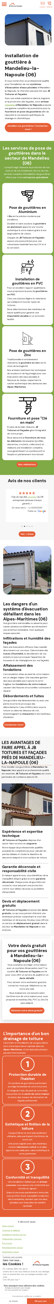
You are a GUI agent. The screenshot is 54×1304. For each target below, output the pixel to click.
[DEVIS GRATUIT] (42, 5)
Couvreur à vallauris (11, 1230)
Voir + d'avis (27, 534)
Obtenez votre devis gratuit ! (27, 1010)
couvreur (10, 104)
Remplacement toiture (12, 1247)
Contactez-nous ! (14, 724)
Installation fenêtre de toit (14, 1234)
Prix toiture (7, 1243)
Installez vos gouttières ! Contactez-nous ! (28, 127)
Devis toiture (8, 1226)
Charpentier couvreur (12, 1239)
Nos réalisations (27, 464)
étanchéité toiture (10, 1252)
